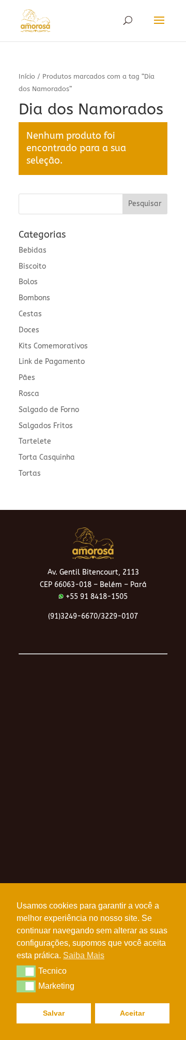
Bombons (34, 298)
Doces (29, 330)
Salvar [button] (54, 1013)
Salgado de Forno (49, 409)
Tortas (30, 473)
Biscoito (32, 266)
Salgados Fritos (46, 425)
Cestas (30, 314)
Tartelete (35, 441)
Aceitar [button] (132, 1013)
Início (27, 76)
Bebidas (33, 250)
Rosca (29, 393)
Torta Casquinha (47, 457)
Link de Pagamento (52, 361)
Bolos (28, 281)
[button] (26, 971)
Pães (27, 377)
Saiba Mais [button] (83, 955)
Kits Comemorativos (53, 346)
